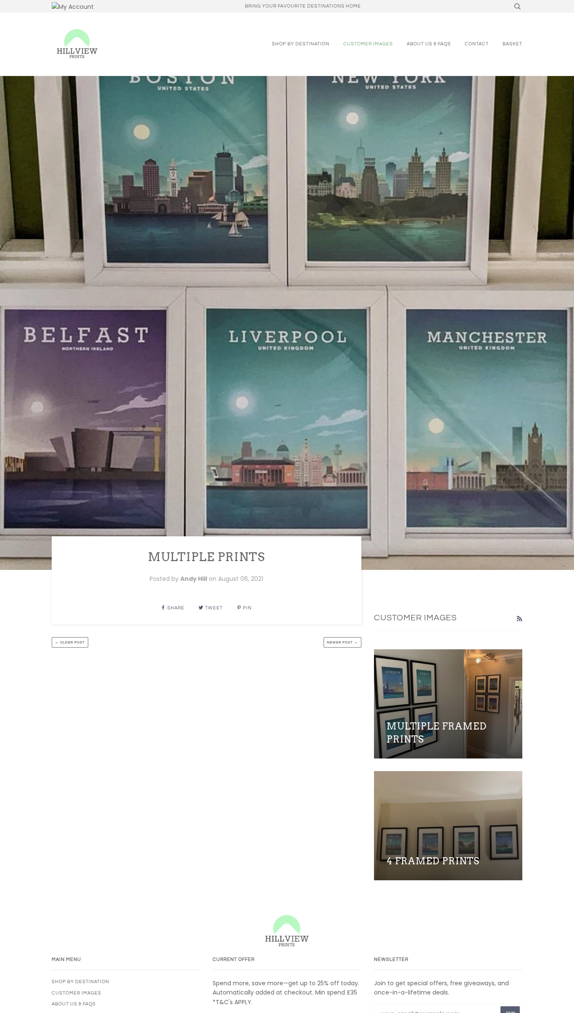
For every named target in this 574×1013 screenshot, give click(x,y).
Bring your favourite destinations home (303, 6)
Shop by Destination (300, 44)
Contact (477, 44)
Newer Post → (342, 642)
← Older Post (70, 642)
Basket (512, 44)
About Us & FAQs (429, 44)
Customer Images (368, 44)
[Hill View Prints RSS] (519, 618)
